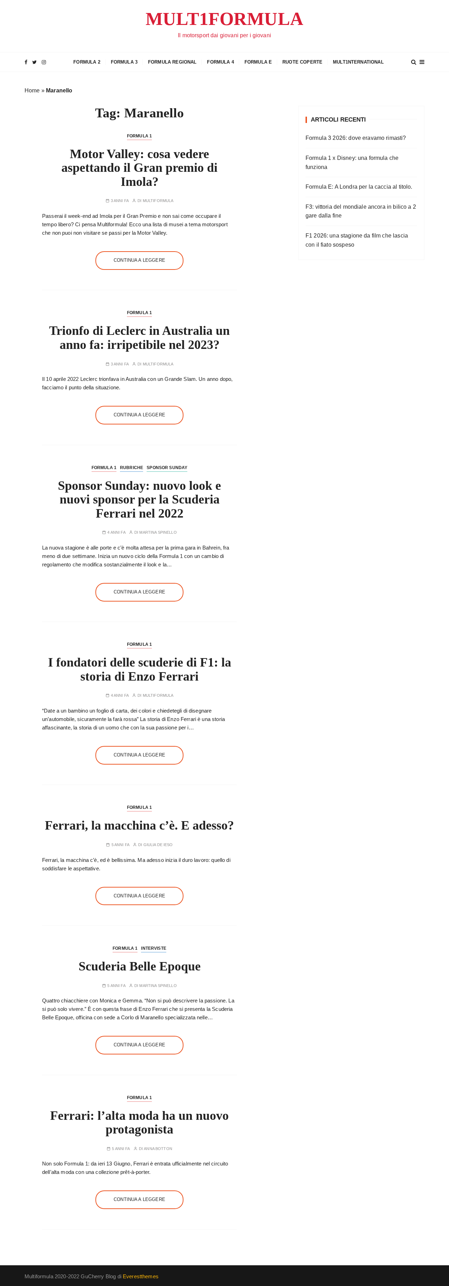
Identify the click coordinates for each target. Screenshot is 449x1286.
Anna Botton (158, 1149)
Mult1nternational (358, 62)
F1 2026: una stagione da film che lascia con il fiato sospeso (357, 240)
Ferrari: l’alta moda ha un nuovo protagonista (139, 1123)
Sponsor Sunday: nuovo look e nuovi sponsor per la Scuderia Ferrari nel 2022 (139, 499)
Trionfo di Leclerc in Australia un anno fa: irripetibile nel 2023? (139, 338)
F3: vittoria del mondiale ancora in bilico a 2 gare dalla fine (361, 211)
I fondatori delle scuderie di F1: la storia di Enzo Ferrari (139, 669)
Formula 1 (139, 136)
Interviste (153, 948)
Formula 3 (124, 62)
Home (32, 90)
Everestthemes (141, 1276)
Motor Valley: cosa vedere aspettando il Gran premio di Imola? (139, 168)
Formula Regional (172, 62)
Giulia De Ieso (158, 845)
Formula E (258, 62)
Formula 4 (220, 62)
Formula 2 (86, 62)
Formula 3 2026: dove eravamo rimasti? (356, 138)
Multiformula (158, 201)
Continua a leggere (139, 260)
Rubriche (131, 467)
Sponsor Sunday (167, 467)
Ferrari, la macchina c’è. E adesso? (139, 825)
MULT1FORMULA (224, 19)
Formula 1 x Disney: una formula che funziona (352, 162)
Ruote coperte (302, 62)
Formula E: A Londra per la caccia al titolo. (359, 187)
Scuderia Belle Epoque (140, 966)
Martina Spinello (157, 532)
